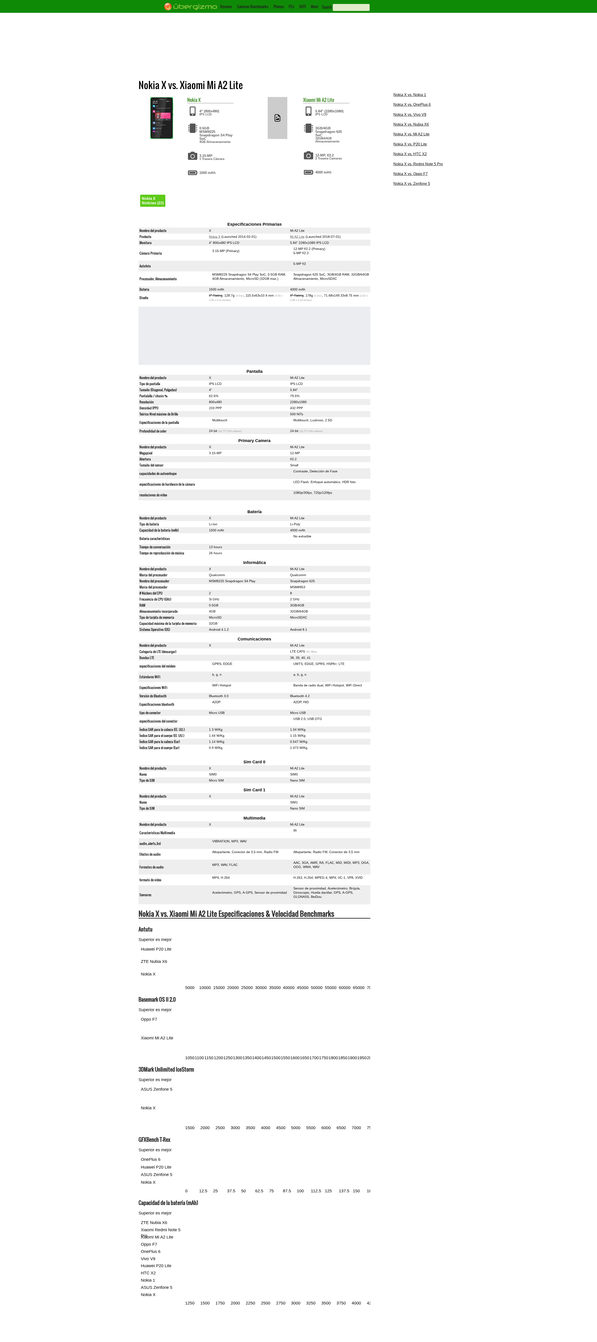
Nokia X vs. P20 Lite (410, 144)
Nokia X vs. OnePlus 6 (412, 105)
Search (327, 7)
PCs (291, 6)
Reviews (226, 6)
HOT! (302, 6)
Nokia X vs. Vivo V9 (409, 115)
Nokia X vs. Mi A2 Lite (411, 134)
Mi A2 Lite (325, 99)
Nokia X (214, 237)
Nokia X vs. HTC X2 (410, 154)
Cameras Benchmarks (252, 6)
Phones (278, 6)
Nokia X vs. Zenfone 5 (411, 184)
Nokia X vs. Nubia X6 (411, 124)
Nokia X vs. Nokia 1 (409, 95)
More (314, 6)
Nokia (192, 99)
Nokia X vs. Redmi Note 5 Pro (418, 164)
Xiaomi (309, 99)
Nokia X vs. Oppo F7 (410, 174)
